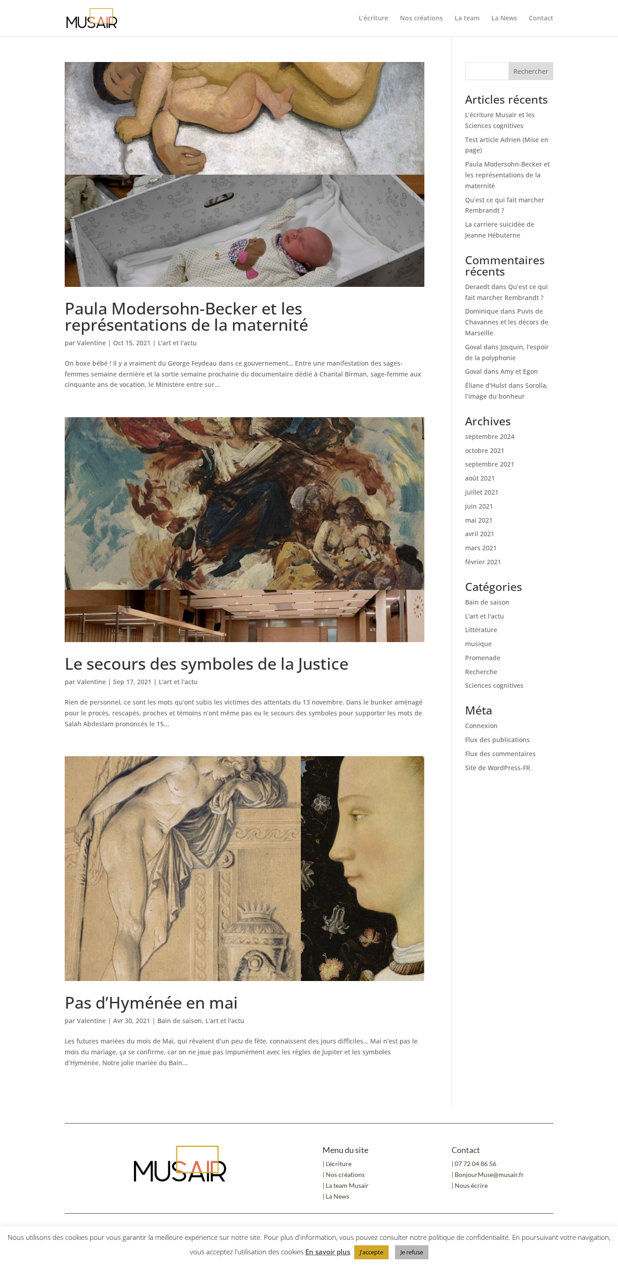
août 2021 (480, 478)
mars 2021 (481, 547)
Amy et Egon (519, 371)
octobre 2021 (484, 450)
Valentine (91, 342)
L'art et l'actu (177, 342)
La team (467, 18)
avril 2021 (479, 533)
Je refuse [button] (411, 1252)
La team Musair (347, 1185)
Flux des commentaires (500, 753)
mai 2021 (479, 520)
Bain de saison (179, 1020)
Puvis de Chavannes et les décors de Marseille (506, 322)
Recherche (481, 671)
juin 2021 (479, 506)
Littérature (481, 629)
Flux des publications (497, 739)
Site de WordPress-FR (497, 767)
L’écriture (373, 18)
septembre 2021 (489, 464)
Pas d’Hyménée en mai (151, 1002)
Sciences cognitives (494, 685)
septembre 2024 (489, 436)
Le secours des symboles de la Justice (206, 664)
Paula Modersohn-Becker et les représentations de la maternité (186, 316)
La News (504, 18)
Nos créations (421, 18)
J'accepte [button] (371, 1252)
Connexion (481, 725)
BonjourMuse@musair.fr (489, 1174)
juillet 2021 (482, 492)
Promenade (482, 657)
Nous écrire (471, 1185)
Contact (541, 18)
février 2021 (483, 561)
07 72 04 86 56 (475, 1163)
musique (478, 643)
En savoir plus (327, 1251)
